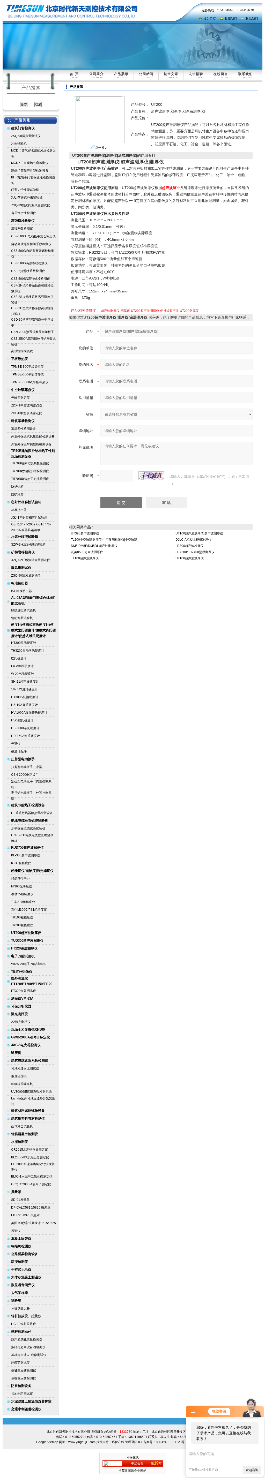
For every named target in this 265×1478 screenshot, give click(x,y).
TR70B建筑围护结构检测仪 (30, 471)
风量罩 (16, 1192)
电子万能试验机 (23, 956)
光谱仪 (15, 743)
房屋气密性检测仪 (23, 213)
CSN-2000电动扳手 (25, 774)
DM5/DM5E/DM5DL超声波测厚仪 (94, 546)
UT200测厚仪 (189, 311)
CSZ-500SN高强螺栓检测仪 (30, 279)
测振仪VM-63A (22, 998)
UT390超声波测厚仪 (85, 533)
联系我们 (252, 18)
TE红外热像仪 (21, 972)
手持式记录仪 (21, 1269)
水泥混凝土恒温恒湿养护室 (31, 1401)
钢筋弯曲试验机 (22, 618)
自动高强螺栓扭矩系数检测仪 (31, 244)
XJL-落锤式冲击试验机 (26, 197)
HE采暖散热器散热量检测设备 (32, 813)
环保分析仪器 (21, 1006)
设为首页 (209, 18)
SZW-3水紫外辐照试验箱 (28, 544)
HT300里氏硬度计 (23, 643)
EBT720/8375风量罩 (25, 1215)
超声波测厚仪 (110, 311)
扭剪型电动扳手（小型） (28, 767)
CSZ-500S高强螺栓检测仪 (29, 263)
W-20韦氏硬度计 (22, 674)
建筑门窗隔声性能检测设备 (29, 170)
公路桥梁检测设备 (24, 1254)
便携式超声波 (169, 311)
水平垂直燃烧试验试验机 (28, 828)
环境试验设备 (20, 1308)
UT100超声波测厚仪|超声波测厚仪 (199, 533)
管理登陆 (131, 1442)
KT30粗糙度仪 (21, 863)
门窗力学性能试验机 (25, 190)
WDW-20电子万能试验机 (28, 964)
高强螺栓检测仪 (23, 221)
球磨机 (16, 1053)
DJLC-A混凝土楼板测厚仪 (193, 539)
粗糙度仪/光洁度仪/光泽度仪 (32, 871)
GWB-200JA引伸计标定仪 (30, 1037)
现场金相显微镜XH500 (28, 1029)
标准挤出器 (19, 510)
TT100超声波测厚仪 (85, 558)
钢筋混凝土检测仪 (24, 1134)
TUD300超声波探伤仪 (27, 940)
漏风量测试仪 (21, 568)
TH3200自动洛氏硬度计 (27, 650)
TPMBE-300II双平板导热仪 (29, 382)
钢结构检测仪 (21, 1246)
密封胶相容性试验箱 (26, 502)
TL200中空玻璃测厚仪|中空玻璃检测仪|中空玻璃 (104, 539)
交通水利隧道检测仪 (26, 1409)
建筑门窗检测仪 (23, 128)
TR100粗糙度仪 (22, 917)
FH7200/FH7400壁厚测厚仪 (195, 552)
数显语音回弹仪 (23, 1285)
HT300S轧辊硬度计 (24, 697)
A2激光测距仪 (21, 1022)
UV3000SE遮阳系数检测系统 (31, 1092)
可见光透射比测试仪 (25, 1068)
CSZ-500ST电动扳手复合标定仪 (33, 236)
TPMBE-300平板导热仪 (27, 366)
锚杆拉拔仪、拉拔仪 (26, 1316)
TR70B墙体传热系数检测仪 (30, 463)
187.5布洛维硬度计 (24, 689)
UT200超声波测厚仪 (26, 933)
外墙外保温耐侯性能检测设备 (31, 444)
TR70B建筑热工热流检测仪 (30, 479)
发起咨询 (252, 1470)
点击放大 (101, 147)
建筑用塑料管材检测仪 (28, 1118)
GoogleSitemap (47, 1442)
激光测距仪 (19, 1014)
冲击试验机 (19, 144)
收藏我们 (231, 18)
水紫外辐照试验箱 (24, 537)
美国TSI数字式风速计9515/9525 (33, 1223)
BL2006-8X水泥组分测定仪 (30, 1157)
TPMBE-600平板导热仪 (27, 374)
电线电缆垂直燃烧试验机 (29, 821)
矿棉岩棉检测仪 (23, 552)
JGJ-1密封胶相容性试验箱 (29, 517)
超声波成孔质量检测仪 (26, 1339)
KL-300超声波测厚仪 (25, 855)
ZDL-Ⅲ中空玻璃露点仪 (26, 413)
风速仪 (15, 1231)
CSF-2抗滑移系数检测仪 (28, 271)
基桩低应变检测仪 (23, 1378)
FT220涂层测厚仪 (24, 948)
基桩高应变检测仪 (23, 1370)
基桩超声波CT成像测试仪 (28, 1355)
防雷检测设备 (21, 1386)
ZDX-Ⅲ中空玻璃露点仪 (26, 405)
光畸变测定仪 (20, 397)
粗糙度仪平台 (20, 878)
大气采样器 (19, 1293)
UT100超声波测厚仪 (189, 558)
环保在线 (118, 1442)
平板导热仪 (19, 359)
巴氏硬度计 (19, 658)
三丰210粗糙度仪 (23, 902)
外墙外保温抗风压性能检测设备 (33, 436)
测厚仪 (125, 311)
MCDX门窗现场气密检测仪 (29, 163)
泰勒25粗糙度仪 (22, 894)
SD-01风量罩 (20, 1200)
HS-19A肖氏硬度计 (24, 705)
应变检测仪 (19, 1262)
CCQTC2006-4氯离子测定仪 (31, 1184)
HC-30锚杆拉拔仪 (23, 1324)
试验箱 (16, 1300)
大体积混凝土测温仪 (26, 1277)
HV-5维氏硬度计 (22, 720)
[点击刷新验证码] (151, 475)
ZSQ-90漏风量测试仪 (26, 136)
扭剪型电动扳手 (23, 759)
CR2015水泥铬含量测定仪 (29, 1149)
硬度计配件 (19, 751)
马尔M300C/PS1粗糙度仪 (29, 909)
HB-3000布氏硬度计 (25, 728)
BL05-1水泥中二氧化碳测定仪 (32, 1176)
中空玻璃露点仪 (23, 390)
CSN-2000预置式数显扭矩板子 (32, 332)
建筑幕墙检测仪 (23, 421)
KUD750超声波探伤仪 (27, 847)
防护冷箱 (17, 494)
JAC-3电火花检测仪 (26, 1045)
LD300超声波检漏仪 (189, 546)
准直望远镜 (19, 1076)
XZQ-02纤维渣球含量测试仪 (30, 560)
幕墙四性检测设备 (23, 429)
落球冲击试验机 (22, 1126)
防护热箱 (17, 486)
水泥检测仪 (19, 1142)
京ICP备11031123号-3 (172, 1442)
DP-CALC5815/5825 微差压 (30, 1207)
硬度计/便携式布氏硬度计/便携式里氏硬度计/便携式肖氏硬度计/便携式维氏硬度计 (33, 630)
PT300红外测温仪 (23, 991)
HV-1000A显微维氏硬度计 (29, 712)
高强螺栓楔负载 (22, 351)
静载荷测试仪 (20, 1362)
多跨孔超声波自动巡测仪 (28, 1347)
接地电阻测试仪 (22, 1394)
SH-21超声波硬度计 (25, 681)
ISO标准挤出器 (21, 591)
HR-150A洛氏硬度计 (25, 736)
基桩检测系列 (21, 1331)
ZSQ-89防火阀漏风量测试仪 (30, 205)
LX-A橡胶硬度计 (22, 666)
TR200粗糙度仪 (22, 925)
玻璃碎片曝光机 (22, 1084)
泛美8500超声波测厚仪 (87, 552)
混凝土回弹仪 (21, 1238)
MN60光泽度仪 (21, 886)
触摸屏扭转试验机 (23, 610)
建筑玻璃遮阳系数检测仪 (29, 1060)
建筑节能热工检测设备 (28, 805)
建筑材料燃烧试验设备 (28, 1111)
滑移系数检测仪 (22, 228)
